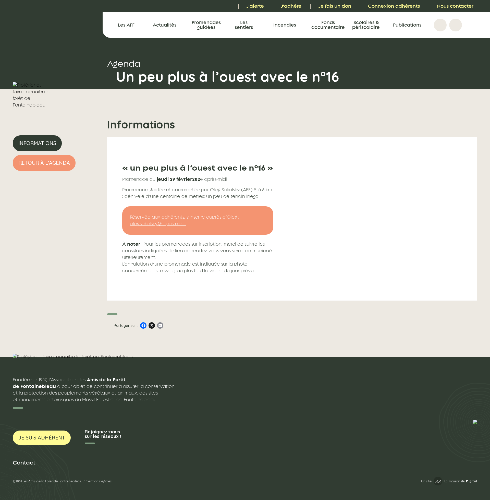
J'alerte (255, 6)
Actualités (164, 25)
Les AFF (126, 25)
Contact (24, 462)
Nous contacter (455, 6)
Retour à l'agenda (44, 163)
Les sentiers (244, 25)
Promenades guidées (206, 25)
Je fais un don (334, 6)
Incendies (284, 25)
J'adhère (291, 6)
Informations (37, 143)
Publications (407, 25)
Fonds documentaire (328, 25)
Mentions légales (99, 481)
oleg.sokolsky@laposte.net (158, 223)
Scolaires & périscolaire (366, 25)
